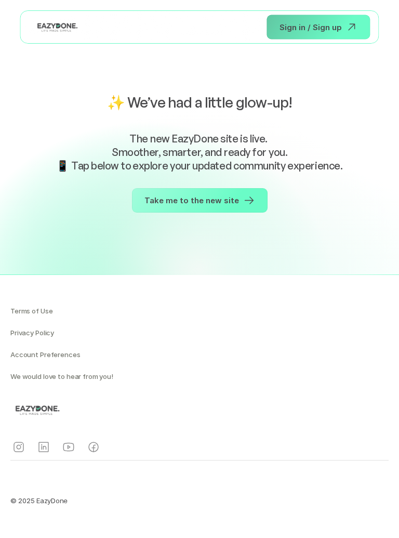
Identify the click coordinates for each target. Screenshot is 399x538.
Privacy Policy (32, 333)
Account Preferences (45, 354)
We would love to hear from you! (61, 376)
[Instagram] (18, 447)
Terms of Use (31, 311)
